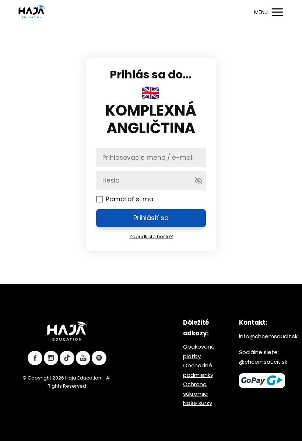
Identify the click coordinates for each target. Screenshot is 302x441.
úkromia (197, 394)
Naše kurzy (197, 403)
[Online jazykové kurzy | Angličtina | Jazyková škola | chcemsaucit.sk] (31, 12)
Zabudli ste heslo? (151, 236)
